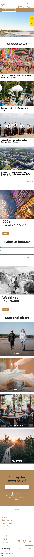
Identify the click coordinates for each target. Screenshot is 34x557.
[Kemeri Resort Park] (17, 254)
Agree (20, 548)
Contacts (4, 517)
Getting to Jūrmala (7, 520)
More (29, 181)
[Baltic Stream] (17, 247)
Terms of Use (6, 526)
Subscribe (17, 493)
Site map (4, 529)
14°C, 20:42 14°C (26, 6)
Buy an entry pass (9, 10)
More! (5, 233)
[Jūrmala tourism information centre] (5, 3)
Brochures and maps (8, 523)
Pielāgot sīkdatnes (28, 547)
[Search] (22, 4)
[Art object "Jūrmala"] (17, 250)
